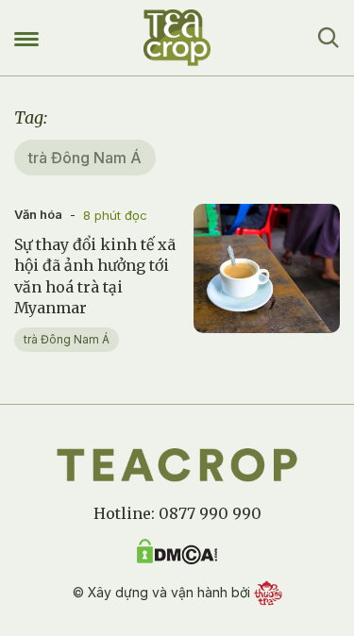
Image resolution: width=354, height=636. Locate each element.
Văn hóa (38, 214)
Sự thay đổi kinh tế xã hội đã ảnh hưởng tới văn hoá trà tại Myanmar (95, 276)
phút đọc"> (235, 323)
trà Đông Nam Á (67, 339)
